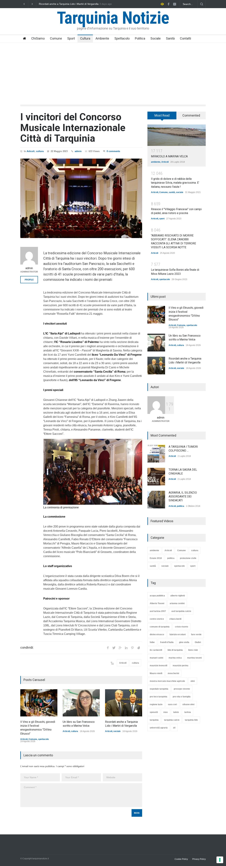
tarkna (187, 712)
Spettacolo (122, 38)
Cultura (85, 38)
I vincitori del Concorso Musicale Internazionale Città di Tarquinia (72, 127)
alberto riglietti (177, 595)
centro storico (157, 619)
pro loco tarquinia (158, 696)
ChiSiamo (38, 38)
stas (165, 712)
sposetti (154, 712)
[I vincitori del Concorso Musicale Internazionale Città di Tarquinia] (81, 198)
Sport (71, 38)
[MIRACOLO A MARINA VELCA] (176, 135)
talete (176, 712)
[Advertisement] (113, 69)
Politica (140, 38)
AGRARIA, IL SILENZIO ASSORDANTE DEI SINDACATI (183, 496)
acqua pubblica (157, 595)
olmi (193, 681)
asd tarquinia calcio (181, 611)
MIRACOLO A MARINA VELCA (169, 156)
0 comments (113, 151)
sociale (117, 731)
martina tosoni (194, 658)
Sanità (170, 38)
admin (78, 151)
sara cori (172, 704)
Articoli (31, 151)
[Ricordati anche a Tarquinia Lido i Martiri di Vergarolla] (123, 702)
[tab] (162, 117)
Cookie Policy (181, 859)
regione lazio (156, 704)
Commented (191, 115)
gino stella (184, 642)
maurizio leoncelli (158, 665)
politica (180, 506)
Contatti (185, 38)
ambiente (155, 162)
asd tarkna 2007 (158, 611)
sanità (172, 192)
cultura (40, 151)
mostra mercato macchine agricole (167, 681)
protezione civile (188, 558)
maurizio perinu (180, 665)
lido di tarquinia (175, 650)
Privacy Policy (199, 859)
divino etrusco (157, 634)
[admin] (29, 256)
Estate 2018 (156, 558)
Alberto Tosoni (157, 603)
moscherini (173, 673)
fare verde (196, 634)
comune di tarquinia (160, 626)
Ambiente (102, 38)
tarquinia (154, 720)
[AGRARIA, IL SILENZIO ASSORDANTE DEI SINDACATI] (156, 499)
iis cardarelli (156, 650)
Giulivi (198, 642)
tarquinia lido (191, 720)
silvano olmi (188, 704)
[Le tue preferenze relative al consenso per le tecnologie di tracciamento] (219, 859)
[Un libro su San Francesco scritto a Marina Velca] (81, 702)
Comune (56, 38)
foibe (152, 642)
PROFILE (29, 279)
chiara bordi (175, 619)
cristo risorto (181, 626)
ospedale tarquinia (159, 689)
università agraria (159, 727)
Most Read (162, 115)
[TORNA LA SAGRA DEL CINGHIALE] (156, 476)
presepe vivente (182, 689)
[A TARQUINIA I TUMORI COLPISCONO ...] (156, 453)
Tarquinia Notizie (113, 18)
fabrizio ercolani (178, 634)
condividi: (27, 647)
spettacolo (43, 739)
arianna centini (177, 603)
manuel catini (156, 658)
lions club (193, 650)
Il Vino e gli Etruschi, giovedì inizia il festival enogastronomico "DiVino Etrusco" (73, 4)
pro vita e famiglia (182, 696)
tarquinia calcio (171, 720)
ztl (174, 727)
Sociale (155, 38)
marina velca (175, 658)
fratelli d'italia (167, 642)
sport (162, 218)
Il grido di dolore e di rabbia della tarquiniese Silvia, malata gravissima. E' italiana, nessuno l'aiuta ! (175, 182)
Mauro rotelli (156, 673)
